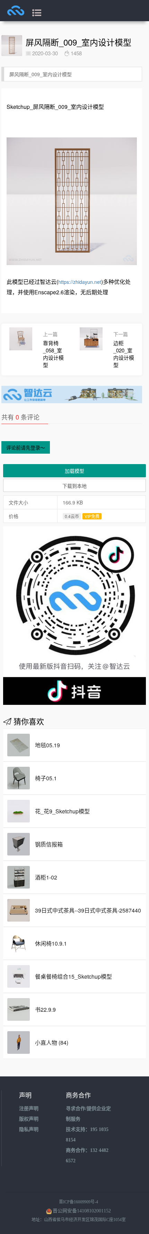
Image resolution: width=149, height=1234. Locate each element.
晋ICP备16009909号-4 (78, 1202)
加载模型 (74, 470)
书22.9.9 (45, 1009)
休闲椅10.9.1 (51, 943)
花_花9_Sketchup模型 (62, 811)
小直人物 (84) (51, 1042)
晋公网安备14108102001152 (82, 1210)
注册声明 (28, 1108)
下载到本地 (74, 485)
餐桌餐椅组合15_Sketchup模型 (73, 976)
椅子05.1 (46, 778)
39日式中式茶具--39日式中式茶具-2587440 (88, 910)
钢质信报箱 (49, 844)
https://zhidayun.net (79, 281)
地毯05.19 (47, 745)
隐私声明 (28, 1129)
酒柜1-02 (46, 877)
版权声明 (28, 1119)
